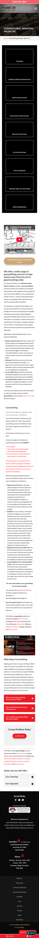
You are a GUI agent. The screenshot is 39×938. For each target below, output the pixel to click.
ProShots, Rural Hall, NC (22, 925)
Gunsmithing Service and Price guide (19, 261)
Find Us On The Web (19, 806)
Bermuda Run (8, 764)
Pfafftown (15, 758)
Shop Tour (19, 878)
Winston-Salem (16, 621)
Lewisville (26, 761)
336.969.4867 (19, 850)
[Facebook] (15, 800)
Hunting (19, 910)
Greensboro (15, 627)
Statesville (13, 761)
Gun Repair (19, 896)
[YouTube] (19, 800)
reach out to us (27, 396)
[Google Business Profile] (22, 800)
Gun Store (19, 906)
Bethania (8, 627)
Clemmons (20, 761)
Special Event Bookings (19, 892)
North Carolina (23, 619)
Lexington (7, 761)
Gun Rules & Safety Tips (19, 887)
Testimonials (19, 883)
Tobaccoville (20, 624)
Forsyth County (12, 629)
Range (19, 915)
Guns (19, 901)
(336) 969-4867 (24, 590)
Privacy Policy (19, 927)
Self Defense (19, 919)
